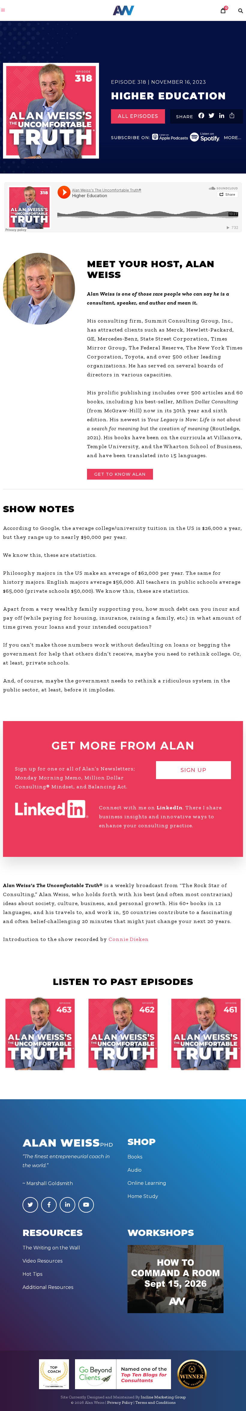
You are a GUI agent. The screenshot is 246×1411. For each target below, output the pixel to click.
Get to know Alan (120, 474)
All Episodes (138, 116)
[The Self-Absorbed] (206, 1033)
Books (135, 1157)
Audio (135, 1170)
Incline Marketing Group (163, 1397)
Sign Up (193, 770)
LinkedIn (170, 807)
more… (232, 137)
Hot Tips (32, 1274)
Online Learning (147, 1183)
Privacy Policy (120, 1402)
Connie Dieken (129, 939)
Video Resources (42, 1261)
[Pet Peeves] (40, 1033)
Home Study (143, 1196)
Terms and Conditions (155, 1402)
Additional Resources (47, 1287)
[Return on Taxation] (123, 1033)
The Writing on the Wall (51, 1248)
